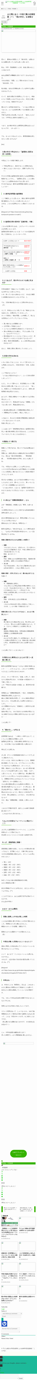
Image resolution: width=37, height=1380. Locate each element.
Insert (21, 1378)
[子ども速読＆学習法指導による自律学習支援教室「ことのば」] (19, 3)
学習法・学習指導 (7, 26)
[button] (2, 1171)
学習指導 (5, 1167)
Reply (2, 1372)
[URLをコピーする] (3, 1183)
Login (3, 1309)
